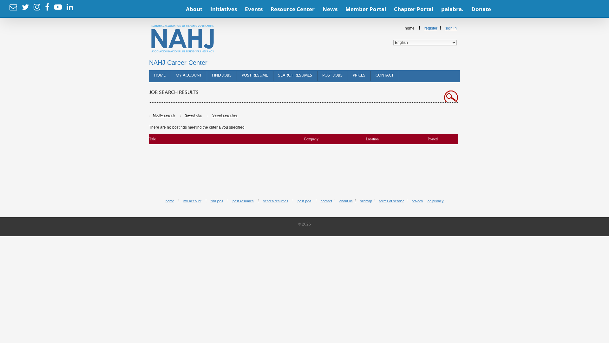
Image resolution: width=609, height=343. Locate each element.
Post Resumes (243, 201)
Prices (359, 75)
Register (430, 28)
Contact (385, 75)
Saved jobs (193, 115)
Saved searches (225, 115)
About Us (346, 201)
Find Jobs (222, 75)
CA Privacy (436, 201)
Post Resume (255, 75)
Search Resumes (295, 75)
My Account (189, 75)
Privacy (417, 201)
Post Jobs (332, 75)
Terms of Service (391, 201)
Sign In (451, 28)
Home (160, 75)
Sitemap (366, 201)
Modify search (164, 115)
